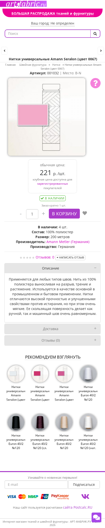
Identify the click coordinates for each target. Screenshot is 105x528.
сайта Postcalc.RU (77, 507)
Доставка (50, 328)
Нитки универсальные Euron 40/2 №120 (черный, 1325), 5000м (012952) (16, 448)
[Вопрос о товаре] (95, 83)
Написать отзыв (71, 257)
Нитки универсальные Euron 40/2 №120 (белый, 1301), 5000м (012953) (88, 399)
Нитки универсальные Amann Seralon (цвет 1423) (64, 395)
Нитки (56, 64)
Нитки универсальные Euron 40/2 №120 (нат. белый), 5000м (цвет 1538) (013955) (88, 450)
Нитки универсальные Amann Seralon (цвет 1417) (40, 395)
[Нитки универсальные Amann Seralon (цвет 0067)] (46, 116)
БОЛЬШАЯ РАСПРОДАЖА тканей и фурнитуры (52, 13)
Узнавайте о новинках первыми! (52, 477)
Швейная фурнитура (32, 64)
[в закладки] (85, 214)
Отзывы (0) (51, 340)
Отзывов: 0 (45, 257)
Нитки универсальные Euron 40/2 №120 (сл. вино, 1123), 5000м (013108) (40, 448)
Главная (10, 64)
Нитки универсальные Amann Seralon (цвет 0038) (16, 395)
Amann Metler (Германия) (67, 241)
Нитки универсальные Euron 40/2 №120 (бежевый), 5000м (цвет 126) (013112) (64, 448)
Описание (50, 268)
